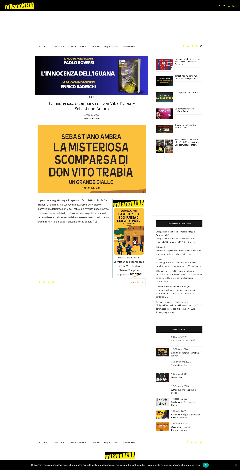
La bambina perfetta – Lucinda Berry (185, 110)
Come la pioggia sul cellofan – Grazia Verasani (186, 416)
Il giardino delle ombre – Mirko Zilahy (186, 126)
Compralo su (122, 274)
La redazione (58, 46)
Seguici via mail (111, 46)
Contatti (95, 46)
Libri (91, 97)
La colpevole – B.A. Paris (186, 92)
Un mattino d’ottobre (182, 365)
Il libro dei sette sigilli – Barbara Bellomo (175, 271)
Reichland (160, 247)
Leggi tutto (137, 281)
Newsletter (129, 46)
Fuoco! (159, 259)
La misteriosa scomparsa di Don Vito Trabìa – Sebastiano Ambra (92, 106)
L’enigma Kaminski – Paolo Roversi (172, 302)
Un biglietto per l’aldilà (183, 340)
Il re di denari (178, 377)
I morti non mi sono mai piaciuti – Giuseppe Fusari (187, 77)
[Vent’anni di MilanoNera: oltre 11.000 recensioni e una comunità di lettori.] (164, 146)
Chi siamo (42, 46)
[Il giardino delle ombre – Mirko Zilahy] (164, 129)
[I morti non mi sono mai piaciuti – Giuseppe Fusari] (164, 81)
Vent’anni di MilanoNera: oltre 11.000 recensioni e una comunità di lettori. (187, 142)
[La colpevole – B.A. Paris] (164, 97)
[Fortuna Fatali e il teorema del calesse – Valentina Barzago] (164, 64)
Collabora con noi (77, 46)
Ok (205, 465)
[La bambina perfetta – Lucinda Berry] (164, 114)
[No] (236, 465)
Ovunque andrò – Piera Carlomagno (173, 286)
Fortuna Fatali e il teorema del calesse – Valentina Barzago (187, 62)
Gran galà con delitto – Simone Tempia (183, 428)
